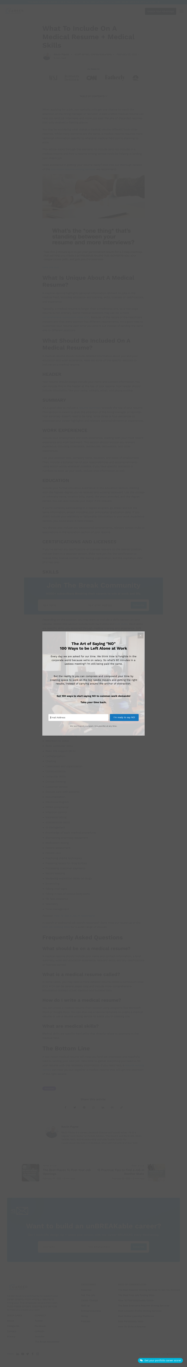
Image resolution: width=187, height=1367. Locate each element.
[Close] (140, 635)
